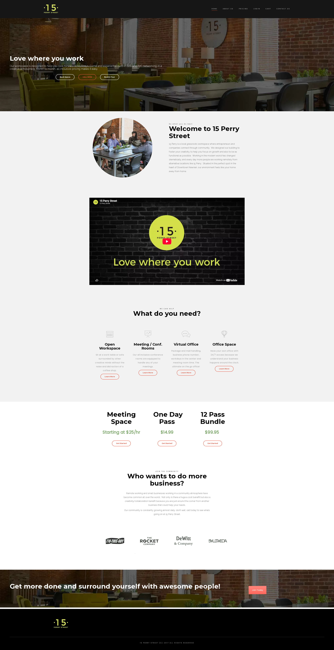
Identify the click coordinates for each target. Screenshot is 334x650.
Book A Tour (109, 77)
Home (214, 9)
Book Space (65, 77)
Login (257, 9)
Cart (268, 9)
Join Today (257, 590)
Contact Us (283, 9)
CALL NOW (87, 77)
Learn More (110, 377)
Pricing (243, 9)
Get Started (121, 443)
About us (228, 9)
